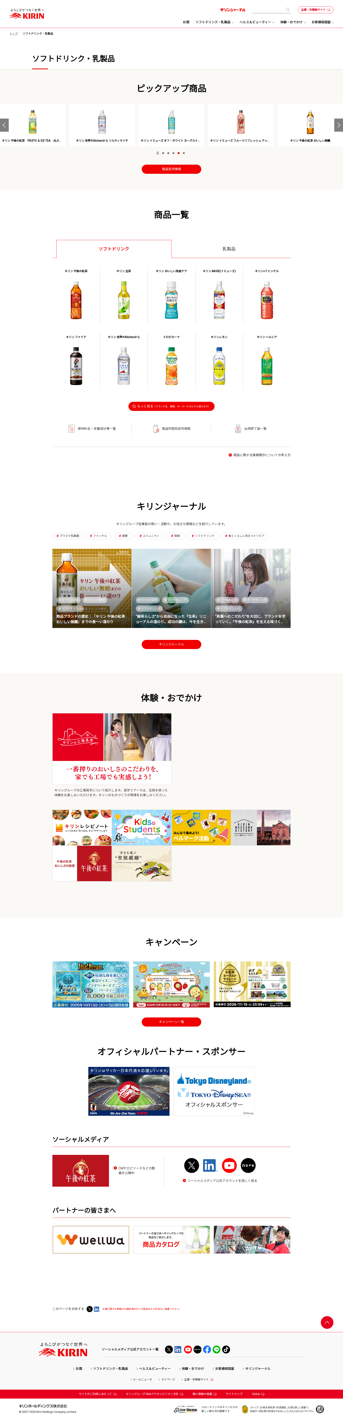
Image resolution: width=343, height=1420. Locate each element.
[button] (4, 125)
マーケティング (176, 600)
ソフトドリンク (70, 608)
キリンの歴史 (95, 600)
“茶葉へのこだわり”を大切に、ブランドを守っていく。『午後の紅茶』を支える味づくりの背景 (250, 621)
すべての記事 (68, 600)
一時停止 (158, 153)
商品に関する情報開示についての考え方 (262, 455)
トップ (14, 33)
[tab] (114, 249)
